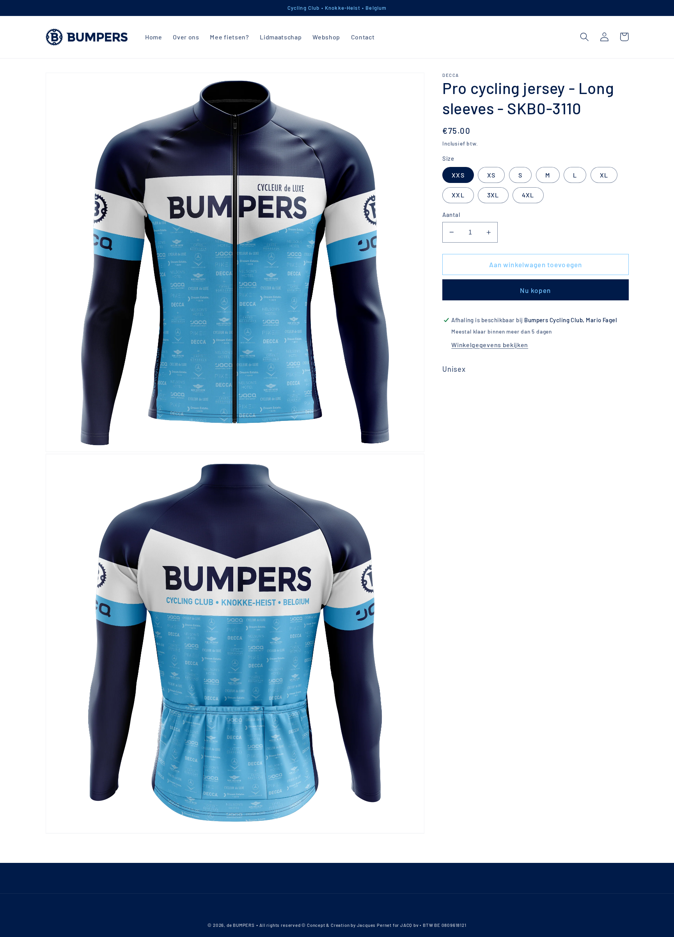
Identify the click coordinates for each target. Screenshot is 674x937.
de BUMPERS (241, 925)
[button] (585, 37)
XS (491, 175)
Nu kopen (535, 290)
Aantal (451, 214)
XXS (458, 175)
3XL (493, 195)
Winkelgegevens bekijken (489, 344)
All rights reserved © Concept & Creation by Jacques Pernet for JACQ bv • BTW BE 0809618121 (362, 925)
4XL (528, 195)
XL (604, 175)
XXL (458, 195)
